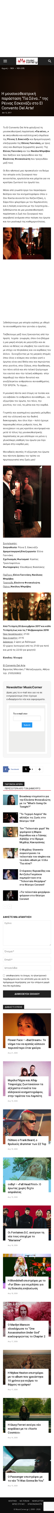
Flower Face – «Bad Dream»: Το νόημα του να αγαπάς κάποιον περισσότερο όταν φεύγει (27, 1043)
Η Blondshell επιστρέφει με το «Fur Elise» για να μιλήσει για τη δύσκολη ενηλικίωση (27, 1284)
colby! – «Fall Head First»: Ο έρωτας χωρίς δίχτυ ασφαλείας (24, 1188)
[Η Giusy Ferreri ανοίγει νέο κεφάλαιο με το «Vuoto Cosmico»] (27, 1415)
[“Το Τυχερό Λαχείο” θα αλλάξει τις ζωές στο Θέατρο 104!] (10, 817)
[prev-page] (5, 907)
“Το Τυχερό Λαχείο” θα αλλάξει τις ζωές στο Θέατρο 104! (33, 817)
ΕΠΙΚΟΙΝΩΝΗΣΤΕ (35, 1504)
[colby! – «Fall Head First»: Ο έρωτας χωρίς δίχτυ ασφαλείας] (27, 1174)
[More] (39, 769)
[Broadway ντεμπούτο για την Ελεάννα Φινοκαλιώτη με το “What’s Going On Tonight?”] (10, 800)
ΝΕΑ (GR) (20, 68)
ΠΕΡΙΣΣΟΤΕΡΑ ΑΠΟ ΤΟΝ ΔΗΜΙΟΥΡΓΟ (22, 788)
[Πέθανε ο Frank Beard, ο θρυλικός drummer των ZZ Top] (27, 1126)
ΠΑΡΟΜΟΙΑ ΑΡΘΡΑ (14, 784)
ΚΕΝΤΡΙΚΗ (12, 1501)
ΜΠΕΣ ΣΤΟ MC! (18, 1504)
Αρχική (5, 68)
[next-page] (10, 907)
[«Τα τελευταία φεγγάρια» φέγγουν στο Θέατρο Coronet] (10, 895)
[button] (5, 61)
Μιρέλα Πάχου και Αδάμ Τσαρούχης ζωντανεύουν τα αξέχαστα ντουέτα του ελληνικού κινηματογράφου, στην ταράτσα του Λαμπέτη (25, 1088)
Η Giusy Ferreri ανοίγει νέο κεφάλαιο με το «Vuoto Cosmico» (24, 1428)
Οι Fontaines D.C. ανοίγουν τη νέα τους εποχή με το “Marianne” (26, 1236)
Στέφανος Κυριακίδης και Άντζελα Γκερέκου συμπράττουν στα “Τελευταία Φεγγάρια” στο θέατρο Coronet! (35, 877)
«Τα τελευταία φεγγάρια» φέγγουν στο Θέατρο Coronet (35, 895)
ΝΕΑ (12, 68)
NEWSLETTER (37, 1501)
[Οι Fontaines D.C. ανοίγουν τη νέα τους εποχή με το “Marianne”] (27, 1223)
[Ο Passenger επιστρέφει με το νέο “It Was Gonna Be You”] (27, 1463)
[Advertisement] (27, 29)
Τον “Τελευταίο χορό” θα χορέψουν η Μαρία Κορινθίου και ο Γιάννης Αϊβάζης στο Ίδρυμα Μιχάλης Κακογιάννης (34, 835)
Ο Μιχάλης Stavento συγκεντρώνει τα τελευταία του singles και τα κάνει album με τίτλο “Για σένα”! (35, 856)
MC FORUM (24, 1501)
